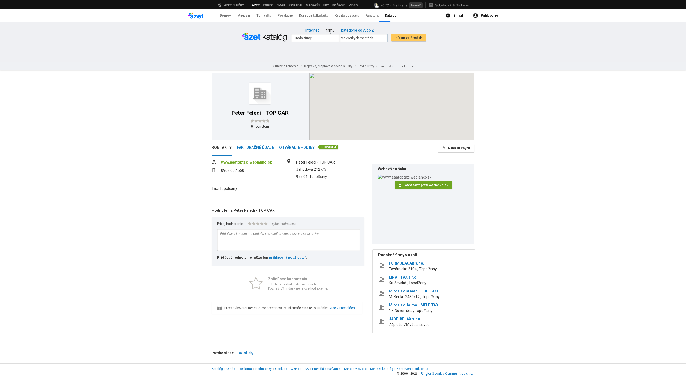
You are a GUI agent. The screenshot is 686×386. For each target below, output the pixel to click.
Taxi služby (245, 353)
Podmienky (263, 369)
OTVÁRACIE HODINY (297, 147)
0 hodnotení (260, 126)
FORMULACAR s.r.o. (406, 263)
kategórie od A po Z (357, 30)
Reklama (245, 369)
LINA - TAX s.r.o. (403, 277)
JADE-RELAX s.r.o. (405, 319)
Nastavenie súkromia (412, 369)
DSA (306, 369)
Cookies (281, 369)
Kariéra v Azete (355, 369)
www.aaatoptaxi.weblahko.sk (246, 162)
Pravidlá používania (326, 369)
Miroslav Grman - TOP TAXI (413, 291)
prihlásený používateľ (287, 257)
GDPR (295, 369)
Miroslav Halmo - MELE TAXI (414, 305)
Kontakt (381, 369)
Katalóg (217, 369)
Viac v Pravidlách (342, 308)
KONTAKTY (222, 147)
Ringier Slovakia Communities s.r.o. (447, 374)
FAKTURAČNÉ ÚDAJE (255, 147)
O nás (230, 369)
